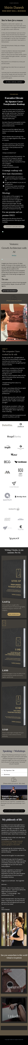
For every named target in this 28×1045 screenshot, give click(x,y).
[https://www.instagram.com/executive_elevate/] (14, 980)
